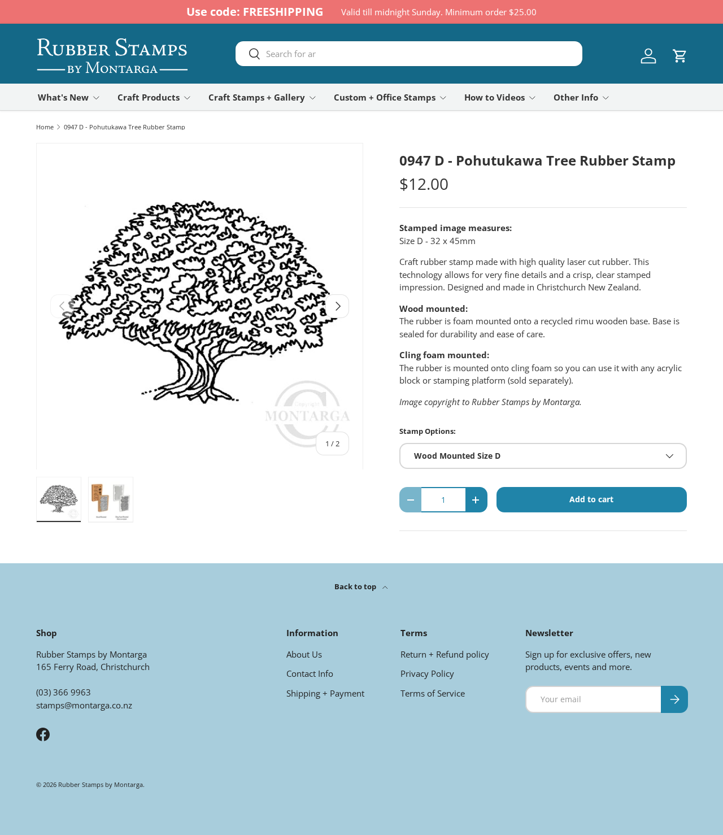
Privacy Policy (427, 673)
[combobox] (409, 53)
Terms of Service (432, 693)
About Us (304, 654)
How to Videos (494, 97)
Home (45, 127)
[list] (200, 306)
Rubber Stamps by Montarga (100, 784)
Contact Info (309, 673)
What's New (63, 97)
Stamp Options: (427, 431)
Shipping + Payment (325, 693)
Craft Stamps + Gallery (256, 97)
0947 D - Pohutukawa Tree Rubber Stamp (124, 127)
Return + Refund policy (444, 654)
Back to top (356, 586)
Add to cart (591, 499)
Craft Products (148, 97)
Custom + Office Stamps (384, 97)
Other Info (576, 97)
